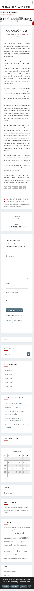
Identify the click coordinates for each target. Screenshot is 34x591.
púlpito (6, 206)
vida (26, 558)
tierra (11, 558)
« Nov (5, 478)
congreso (27, 527)
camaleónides (19, 201)
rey (12, 555)
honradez (11, 542)
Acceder (6, 339)
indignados (6, 545)
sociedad (23, 555)
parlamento (10, 548)
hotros (16, 541)
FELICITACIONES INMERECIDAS (15, 421)
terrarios (12, 206)
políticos (19, 551)
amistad (5, 527)
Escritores (7, 507)
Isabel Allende (8, 510)
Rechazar (14, 586)
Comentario (10, 256)
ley (15, 545)
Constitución (6, 530)
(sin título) (8, 370)
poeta (17, 548)
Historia (21, 204)
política (6, 551)
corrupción (12, 530)
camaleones (10, 201)
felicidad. (13, 538)
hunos (19, 541)
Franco (18, 538)
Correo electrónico (12, 292)
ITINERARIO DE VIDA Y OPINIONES (15, 7)
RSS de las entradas (10, 571)
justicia (12, 545)
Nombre (9, 283)
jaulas (27, 204)
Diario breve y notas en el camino (17, 199)
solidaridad (7, 558)
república (9, 555)
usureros (19, 206)
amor (9, 527)
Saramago (14, 507)
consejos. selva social (11, 204)
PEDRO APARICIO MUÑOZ (13, 412)
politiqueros (21, 548)
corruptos (18, 530)
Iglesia (23, 541)
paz (14, 548)
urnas (23, 558)
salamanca (17, 555)
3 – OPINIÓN (16, 407)
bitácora (13, 527)
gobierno (25, 537)
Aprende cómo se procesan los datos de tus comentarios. (16, 320)
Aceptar (6, 586)
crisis (21, 530)
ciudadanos (19, 527)
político (11, 551)
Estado (7, 538)
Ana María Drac (18, 510)
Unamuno (17, 558)
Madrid (24, 545)
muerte (6, 548)
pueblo (25, 551)
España (21, 533)
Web (7, 301)
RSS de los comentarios (11, 576)
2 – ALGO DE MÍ (18, 403)
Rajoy (5, 555)
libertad (19, 545)
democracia (8, 534)
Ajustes (23, 586)
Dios (14, 533)
